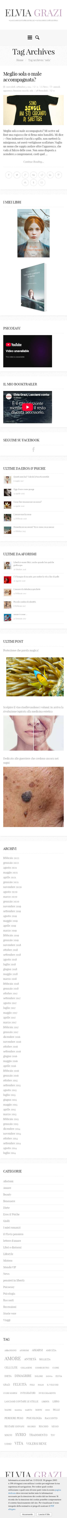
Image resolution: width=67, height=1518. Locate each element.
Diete (6, 1207)
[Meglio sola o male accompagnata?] (33, 110)
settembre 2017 (12, 998)
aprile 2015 (9, 1109)
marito (28, 1410)
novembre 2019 (12, 906)
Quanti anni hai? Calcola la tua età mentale (31, 476)
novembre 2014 (12, 1133)
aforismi (24, 1350)
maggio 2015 (10, 1104)
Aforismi (8, 1181)
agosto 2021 (10, 867)
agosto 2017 (10, 1003)
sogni (8, 1435)
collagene (26, 1367)
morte (38, 1410)
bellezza (44, 1359)
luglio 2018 (9, 964)
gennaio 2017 (10, 1032)
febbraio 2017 (11, 1027)
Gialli (6, 1221)
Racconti (8, 1300)
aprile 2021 (9, 877)
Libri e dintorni (12, 1247)
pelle (56, 1409)
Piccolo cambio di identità (24, 602)
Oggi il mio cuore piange (23, 489)
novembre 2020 (12, 887)
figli (32, 1385)
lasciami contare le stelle (21, 1401)
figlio (41, 1385)
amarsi (37, 1350)
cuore (55, 1367)
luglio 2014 (9, 1153)
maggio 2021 (10, 872)
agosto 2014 (10, 1148)
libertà (45, 1401)
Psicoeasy (8, 1287)
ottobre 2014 (10, 1138)
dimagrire (23, 1376)
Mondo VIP (9, 1267)
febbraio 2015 (11, 1119)
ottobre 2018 (10, 949)
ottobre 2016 (10, 1046)
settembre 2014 (12, 1143)
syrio (20, 1434)
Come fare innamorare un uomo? (27, 502)
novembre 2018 (12, 945)
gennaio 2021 (11, 882)
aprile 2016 (9, 1065)
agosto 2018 (10, 959)
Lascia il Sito (44, 1514)
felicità (20, 1384)
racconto (51, 1418)
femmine (17, 90)
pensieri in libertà (13, 1280)
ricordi (31, 1426)
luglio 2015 (9, 1095)
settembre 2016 (12, 1051)
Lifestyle (8, 1254)
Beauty (7, 1194)
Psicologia (9, 1293)
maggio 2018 (10, 974)
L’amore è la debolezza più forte (26, 589)
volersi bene (36, 1443)
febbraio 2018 (11, 983)
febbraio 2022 (11, 858)
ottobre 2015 (10, 1080)
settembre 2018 (12, 954)
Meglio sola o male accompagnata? (22, 77)
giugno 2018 (10, 969)
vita (19, 1443)
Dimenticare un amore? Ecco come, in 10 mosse (33, 527)
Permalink (43, 90)
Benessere (9, 1201)
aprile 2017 (9, 1017)
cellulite (11, 1367)
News (45, 87)
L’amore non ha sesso (22, 514)
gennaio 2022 (11, 862)
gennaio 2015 (10, 1124)
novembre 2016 (12, 1041)
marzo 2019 (10, 930)
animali (56, 87)
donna (49, 1376)
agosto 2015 (10, 1090)
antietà (30, 1359)
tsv (53, 1435)
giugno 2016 (10, 1056)
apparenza (7, 90)
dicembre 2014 (11, 1128)
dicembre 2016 (11, 1036)
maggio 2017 (10, 1012)
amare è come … (20, 614)
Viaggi (6, 1320)
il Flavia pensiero (13, 1234)
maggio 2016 (10, 1061)
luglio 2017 (9, 1007)
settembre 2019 (12, 911)
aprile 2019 (9, 925)
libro (56, 1401)
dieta (8, 1376)
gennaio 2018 (11, 988)
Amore (7, 1188)
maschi (25, 90)
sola (31, 90)
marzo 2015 (9, 1114)
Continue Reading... (33, 161)
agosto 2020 (10, 891)
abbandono (10, 1350)
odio (47, 1410)
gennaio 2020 (11, 901)
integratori (27, 1393)
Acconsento (27, 1514)
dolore (39, 1376)
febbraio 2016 (11, 1070)
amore (13, 1358)
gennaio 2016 (11, 1075)
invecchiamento (47, 1393)
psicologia (34, 1418)
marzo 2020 (10, 896)
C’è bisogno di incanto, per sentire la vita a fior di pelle (36, 576)
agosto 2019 (10, 916)
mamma (18, 1410)
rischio (43, 1426)
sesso (55, 1426)
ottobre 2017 (10, 993)
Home (19, 60)
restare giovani (14, 1426)
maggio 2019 (10, 920)
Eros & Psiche (11, 1214)
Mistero (7, 1260)
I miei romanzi (11, 1227)
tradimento (38, 1435)
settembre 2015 (12, 1085)
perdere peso (14, 1418)
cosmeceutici (42, 1367)
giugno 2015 (10, 1099)
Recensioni (9, 1306)
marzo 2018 (10, 978)
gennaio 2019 (11, 940)
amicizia (51, 1350)
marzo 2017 (9, 1022)
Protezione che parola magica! (21, 650)
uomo (8, 1443)
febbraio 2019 (11, 935)
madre (8, 1410)
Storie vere (9, 1313)
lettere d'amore (12, 1240)
